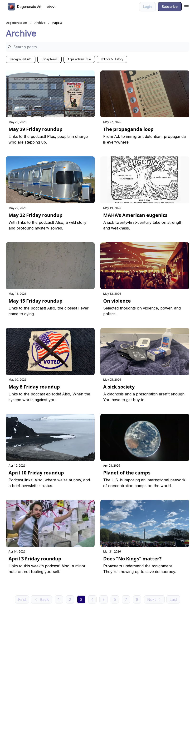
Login (147, 7)
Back (44, 599)
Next (151, 599)
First (22, 599)
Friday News (49, 59)
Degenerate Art (16, 23)
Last (173, 599)
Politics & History (112, 59)
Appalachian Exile (79, 59)
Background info (20, 59)
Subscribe (170, 7)
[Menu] (186, 6)
